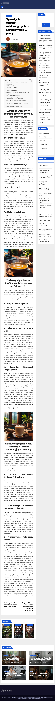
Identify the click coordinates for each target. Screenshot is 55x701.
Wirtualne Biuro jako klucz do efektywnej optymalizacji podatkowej (45, 65)
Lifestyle (41, 144)
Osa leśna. (48, 211)
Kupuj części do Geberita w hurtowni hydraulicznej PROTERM (45, 47)
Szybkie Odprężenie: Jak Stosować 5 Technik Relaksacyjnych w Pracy (16, 101)
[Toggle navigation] (29, 7)
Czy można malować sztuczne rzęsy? (44, 200)
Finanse (41, 137)
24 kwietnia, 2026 (35, 662)
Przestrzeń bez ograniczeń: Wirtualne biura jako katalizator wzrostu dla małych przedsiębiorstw (45, 74)
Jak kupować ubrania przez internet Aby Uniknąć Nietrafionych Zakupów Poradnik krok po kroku (45, 38)
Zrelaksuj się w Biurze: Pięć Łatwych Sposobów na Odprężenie (17, 93)
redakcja (17, 38)
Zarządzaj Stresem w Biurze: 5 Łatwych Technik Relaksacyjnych (16, 83)
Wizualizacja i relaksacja (13, 87)
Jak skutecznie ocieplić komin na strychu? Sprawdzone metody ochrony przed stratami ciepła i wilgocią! (45, 102)
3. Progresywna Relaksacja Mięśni (15, 106)
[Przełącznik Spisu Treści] (29, 80)
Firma (40, 140)
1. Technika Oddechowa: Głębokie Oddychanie (18, 103)
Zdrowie (41, 152)
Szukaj (41, 15)
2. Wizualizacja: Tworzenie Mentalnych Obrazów (18, 105)
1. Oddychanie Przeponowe (13, 95)
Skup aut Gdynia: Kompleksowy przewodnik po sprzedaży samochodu (27, 606)
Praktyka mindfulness (12, 90)
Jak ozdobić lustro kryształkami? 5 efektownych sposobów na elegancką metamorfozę (45, 92)
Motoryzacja (9, 15)
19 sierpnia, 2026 (9, 662)
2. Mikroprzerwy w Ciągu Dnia (14, 97)
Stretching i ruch (11, 89)
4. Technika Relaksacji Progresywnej (15, 98)
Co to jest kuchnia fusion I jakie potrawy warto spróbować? (10, 604)
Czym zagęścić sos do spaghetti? (43, 183)
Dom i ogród (42, 133)
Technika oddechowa (12, 85)
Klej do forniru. (46, 220)
